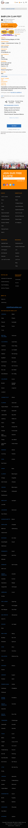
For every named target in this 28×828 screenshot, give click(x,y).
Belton (2, 737)
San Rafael (14, 369)
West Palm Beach (3, 444)
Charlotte (3, 578)
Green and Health (5, 212)
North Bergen (4, 609)
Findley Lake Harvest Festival (11, 110)
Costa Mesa (14, 341)
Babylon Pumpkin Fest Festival (12, 108)
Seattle (2, 801)
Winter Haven (15, 443)
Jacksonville (4, 414)
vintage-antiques (19, 203)
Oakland (3, 353)
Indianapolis (14, 491)
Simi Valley (14, 373)
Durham (13, 578)
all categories (18, 222)
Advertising (3, 302)
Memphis (3, 728)
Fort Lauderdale (15, 406)
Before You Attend (14, 117)
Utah (2, 767)
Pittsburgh (3, 692)
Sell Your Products (5, 288)
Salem (13, 679)
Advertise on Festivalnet (6, 278)
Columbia (14, 704)
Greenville (3, 708)
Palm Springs (14, 353)
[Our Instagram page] (7, 185)
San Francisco (15, 365)
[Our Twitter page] (10, 185)
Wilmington (14, 586)
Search (2, 232)
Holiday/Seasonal (5, 216)
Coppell (3, 741)
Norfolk (2, 784)
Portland (3, 679)
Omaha (3, 596)
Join (2, 96)
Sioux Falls (14, 714)
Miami (2, 422)
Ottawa (13, 665)
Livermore (3, 349)
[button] (14, 26)
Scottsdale (14, 322)
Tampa (2, 439)
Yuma (2, 330)
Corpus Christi (15, 741)
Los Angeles (14, 349)
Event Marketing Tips (6, 246)
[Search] (23, 2)
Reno (2, 628)
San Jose (3, 369)
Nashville (14, 728)
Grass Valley (14, 345)
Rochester (3, 641)
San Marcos (14, 761)
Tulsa (2, 660)
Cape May (14, 601)
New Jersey (4, 601)
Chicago (3, 477)
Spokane (13, 801)
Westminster (4, 532)
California (4, 341)
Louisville (3, 504)
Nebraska (4, 592)
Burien (2, 797)
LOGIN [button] (17, 2)
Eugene (13, 675)
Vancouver (14, 335)
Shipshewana (4, 495)
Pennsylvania (5, 684)
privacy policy (11, 825)
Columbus (14, 651)
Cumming (3, 453)
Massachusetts (5, 519)
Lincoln (13, 592)
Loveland (3, 392)
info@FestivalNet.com (14, 307)
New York (4, 633)
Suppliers (17, 253)
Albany (13, 633)
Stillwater (3, 559)
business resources (19, 216)
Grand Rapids (4, 542)
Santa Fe (3, 618)
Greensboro (3, 582)
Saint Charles (4, 481)
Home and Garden (5, 219)
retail (16, 199)
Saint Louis (3, 568)
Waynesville (4, 586)
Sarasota (14, 434)
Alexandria (14, 776)
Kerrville (3, 753)
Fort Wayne (4, 491)
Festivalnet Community (18, 275)
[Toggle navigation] (26, 2)
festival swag (18, 219)
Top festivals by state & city (9, 310)
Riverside (14, 357)
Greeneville (3, 724)
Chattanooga (14, 720)
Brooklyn (3, 637)
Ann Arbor (14, 538)
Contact (17, 285)
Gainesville (14, 410)
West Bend (3, 811)
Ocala (2, 426)
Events (3, 193)
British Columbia (4, 336)
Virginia (3, 776)
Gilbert (13, 314)
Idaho (3, 468)
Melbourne (14, 418)
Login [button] (18, 129)
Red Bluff (3, 357)
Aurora (13, 379)
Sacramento (4, 361)
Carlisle (13, 684)
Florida (3, 402)
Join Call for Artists (5, 259)
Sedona (3, 326)
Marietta (13, 453)
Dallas (2, 745)
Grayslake (14, 477)
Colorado (4, 379)
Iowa (2, 459)
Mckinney (14, 753)
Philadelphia (14, 688)
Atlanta (13, 449)
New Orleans (4, 514)
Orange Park (14, 426)
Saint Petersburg (3, 435)
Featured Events (4, 229)
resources (18, 239)
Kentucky (4, 500)
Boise (13, 468)
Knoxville (13, 724)
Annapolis (14, 524)
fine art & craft (18, 212)
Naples (13, 422)
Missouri (3, 564)
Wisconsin (4, 807)
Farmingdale (14, 605)
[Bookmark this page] (13, 185)
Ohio (2, 647)
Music (2, 199)
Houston (13, 749)
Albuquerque (14, 615)
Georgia (3, 449)
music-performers (19, 206)
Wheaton (14, 481)
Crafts (2, 206)
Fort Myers (3, 410)
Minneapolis (4, 555)
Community (17, 279)
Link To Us (17, 259)
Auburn (13, 793)
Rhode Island (3, 698)
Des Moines (3, 463)
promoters (4, 239)
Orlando (3, 430)
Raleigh (13, 582)
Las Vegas (14, 624)
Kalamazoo (3, 546)
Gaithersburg (14, 528)
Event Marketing (4, 284)
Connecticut (5, 397)
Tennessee (4, 720)
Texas (3, 733)
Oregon (3, 675)
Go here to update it (16, 92)
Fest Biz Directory (5, 281)
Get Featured (4, 253)
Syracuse (14, 641)
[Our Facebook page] (4, 185)
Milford (13, 397)
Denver (2, 388)
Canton (13, 737)
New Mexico (4, 615)
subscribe (20, 180)
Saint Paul (14, 555)
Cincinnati (3, 651)
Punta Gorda (14, 430)
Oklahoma (4, 656)
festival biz (4, 274)
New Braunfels (4, 757)
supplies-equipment (19, 209)
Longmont (14, 388)
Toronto (3, 669)
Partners (17, 256)
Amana (13, 459)
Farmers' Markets (5, 222)
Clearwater (14, 402)
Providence (14, 697)
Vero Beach (14, 439)
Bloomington (14, 473)
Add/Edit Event (4, 243)
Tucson (13, 326)
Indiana (3, 487)
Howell (13, 542)
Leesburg (3, 418)
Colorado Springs (14, 384)
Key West (14, 414)
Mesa (2, 318)
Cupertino (3, 345)
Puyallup (13, 797)
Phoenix (13, 318)
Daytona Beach (4, 406)
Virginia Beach (4, 788)
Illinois (3, 473)
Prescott (3, 322)
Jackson (13, 816)
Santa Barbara (4, 373)
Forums (17, 282)
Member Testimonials (20, 246)
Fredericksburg (4, 749)
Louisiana (4, 510)
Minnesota (4, 551)
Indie (2, 225)
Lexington (14, 500)
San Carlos (14, 361)
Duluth (13, 551)
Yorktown (14, 788)
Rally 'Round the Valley (10, 112)
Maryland (4, 524)
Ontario (3, 665)
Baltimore (3, 528)
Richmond (14, 784)
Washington (4, 793)
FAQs (16, 266)
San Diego (3, 365)
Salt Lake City (15, 767)
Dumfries (3, 780)
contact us (17, 825)
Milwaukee (14, 807)
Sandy (2, 771)
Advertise (3, 256)
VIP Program (4, 249)
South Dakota (3, 715)
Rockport (14, 757)
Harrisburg (3, 688)
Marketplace (18, 193)
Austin (13, 733)
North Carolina (4, 574)
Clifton (2, 605)
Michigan (3, 538)
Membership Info (19, 243)
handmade (17, 196)
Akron (13, 647)
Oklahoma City (15, 656)
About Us (3, 295)
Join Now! (14, 125)
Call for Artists (4, 196)
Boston (13, 519)
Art (2, 203)
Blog (16, 262)
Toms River (14, 609)
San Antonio (4, 761)
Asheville (13, 574)
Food (2, 209)
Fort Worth (14, 745)
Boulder (3, 383)
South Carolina (4, 704)
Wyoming (3, 816)
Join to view (4, 76)
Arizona (3, 314)
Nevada (3, 624)
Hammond (14, 510)
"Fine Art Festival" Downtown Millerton (14, 114)
